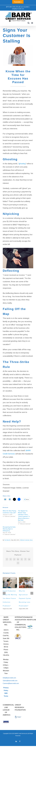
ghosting (22, 164)
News (31, 540)
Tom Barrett (7, 540)
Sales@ (5, 680)
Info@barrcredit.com (9, 678)
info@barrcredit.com (18, 8)
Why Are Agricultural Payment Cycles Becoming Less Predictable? (25, 598)
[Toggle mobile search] (28, 23)
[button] (4, 593)
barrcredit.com (12, 680)
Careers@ (6, 683)
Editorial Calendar (24, 540)
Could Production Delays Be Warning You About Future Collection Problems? (10, 598)
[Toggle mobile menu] (32, 23)
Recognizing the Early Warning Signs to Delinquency (9, 528)
